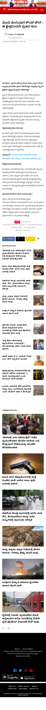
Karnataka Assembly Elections (14, 225)
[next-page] (8, 629)
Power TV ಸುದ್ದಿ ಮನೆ (16, 35)
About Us (12, 686)
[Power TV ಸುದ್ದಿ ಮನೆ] (6, 36)
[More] (38, 239)
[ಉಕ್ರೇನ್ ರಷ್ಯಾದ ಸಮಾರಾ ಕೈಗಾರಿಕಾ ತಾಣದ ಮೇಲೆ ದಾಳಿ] (38, 314)
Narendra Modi (29, 228)
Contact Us (33, 689)
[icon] (15, 671)
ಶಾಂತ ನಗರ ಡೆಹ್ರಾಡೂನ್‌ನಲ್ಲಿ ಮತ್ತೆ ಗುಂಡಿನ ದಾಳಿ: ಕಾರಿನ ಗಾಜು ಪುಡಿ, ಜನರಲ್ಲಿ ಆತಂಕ (16, 269)
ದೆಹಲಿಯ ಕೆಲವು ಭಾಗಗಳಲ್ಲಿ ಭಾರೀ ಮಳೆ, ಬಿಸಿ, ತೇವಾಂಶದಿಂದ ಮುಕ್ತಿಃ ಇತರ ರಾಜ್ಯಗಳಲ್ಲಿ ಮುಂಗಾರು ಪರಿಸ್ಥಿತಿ (22, 517)
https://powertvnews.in (15, 38)
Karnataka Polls (16, 228)
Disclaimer (23, 689)
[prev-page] (4, 629)
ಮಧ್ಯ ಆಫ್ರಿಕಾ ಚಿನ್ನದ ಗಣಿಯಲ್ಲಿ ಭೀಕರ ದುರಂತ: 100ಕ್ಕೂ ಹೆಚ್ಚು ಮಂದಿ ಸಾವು (15, 299)
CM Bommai (25, 222)
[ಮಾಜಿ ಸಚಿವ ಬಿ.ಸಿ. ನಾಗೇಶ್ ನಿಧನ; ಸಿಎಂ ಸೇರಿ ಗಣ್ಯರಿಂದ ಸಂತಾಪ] (38, 360)
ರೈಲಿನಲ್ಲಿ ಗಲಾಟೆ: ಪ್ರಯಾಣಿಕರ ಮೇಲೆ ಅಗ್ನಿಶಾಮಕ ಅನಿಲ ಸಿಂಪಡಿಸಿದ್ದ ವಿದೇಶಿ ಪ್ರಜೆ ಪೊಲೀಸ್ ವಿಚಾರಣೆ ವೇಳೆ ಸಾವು (21, 619)
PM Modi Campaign (23, 231)
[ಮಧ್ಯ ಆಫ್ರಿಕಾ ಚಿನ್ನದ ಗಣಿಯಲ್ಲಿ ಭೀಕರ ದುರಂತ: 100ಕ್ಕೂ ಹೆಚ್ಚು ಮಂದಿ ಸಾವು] (38, 300)
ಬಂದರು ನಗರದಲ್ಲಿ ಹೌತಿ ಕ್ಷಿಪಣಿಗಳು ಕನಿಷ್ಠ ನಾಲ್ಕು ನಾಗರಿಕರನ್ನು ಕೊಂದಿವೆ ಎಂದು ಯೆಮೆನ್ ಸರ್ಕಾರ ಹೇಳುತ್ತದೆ (16, 389)
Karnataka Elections (35, 225)
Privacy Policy (23, 686)
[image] (23, 640)
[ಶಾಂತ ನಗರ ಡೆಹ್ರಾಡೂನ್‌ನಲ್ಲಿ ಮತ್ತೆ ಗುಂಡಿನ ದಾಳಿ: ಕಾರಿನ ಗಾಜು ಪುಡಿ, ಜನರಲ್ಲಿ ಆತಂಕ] (38, 270)
